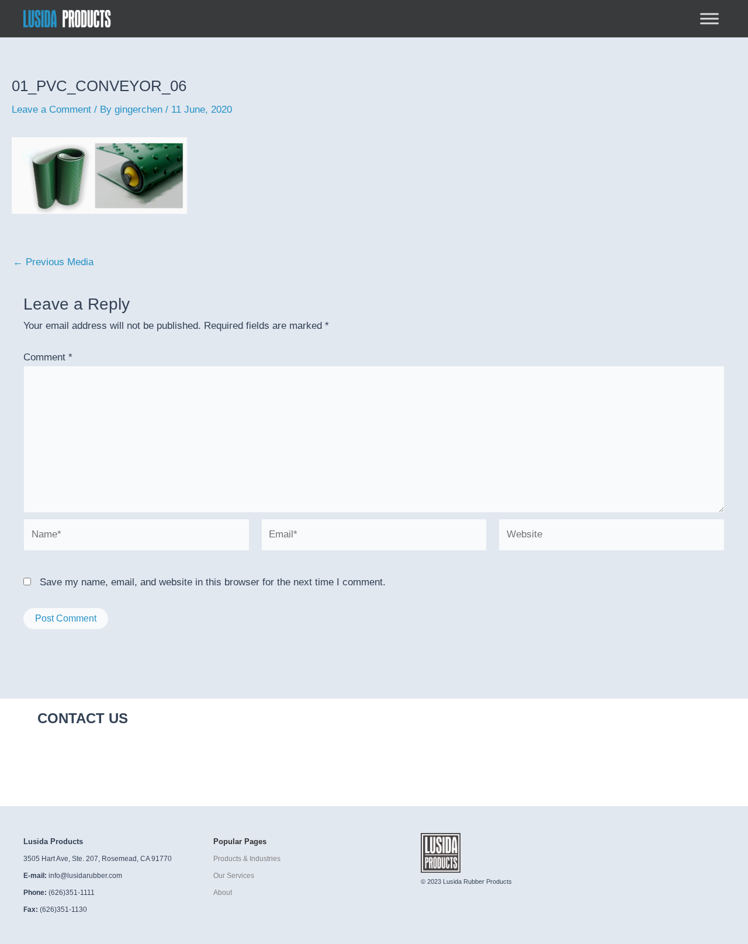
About (222, 893)
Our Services (233, 876)
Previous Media (53, 262)
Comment (47, 357)
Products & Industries (246, 859)
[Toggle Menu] (709, 18)
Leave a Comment (51, 109)
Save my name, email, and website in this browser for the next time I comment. (213, 582)
